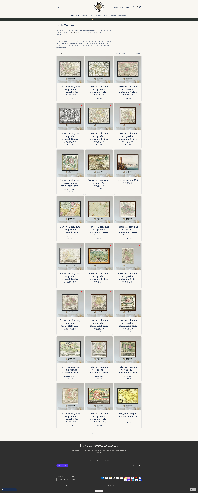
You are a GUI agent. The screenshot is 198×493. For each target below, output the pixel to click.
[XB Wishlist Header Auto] (136, 7)
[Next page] (105, 433)
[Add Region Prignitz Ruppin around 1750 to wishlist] (139, 385)
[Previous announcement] (57, 19)
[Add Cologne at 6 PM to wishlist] (139, 151)
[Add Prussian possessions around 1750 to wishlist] (110, 151)
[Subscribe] (111, 457)
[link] (92, 433)
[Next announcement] (141, 19)
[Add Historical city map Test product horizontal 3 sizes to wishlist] (81, 58)
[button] (58, 7)
